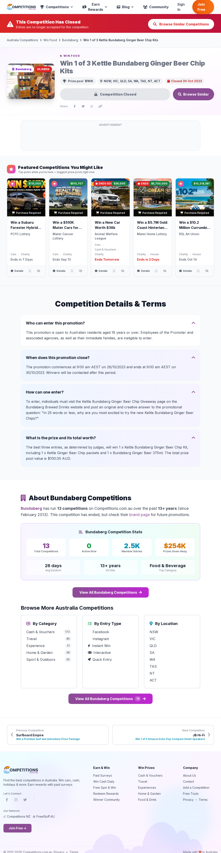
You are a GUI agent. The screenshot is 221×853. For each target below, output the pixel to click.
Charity (25, 254)
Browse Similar (196, 94)
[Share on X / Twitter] (83, 106)
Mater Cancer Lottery (63, 236)
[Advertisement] (110, 138)
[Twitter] (25, 800)
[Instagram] (16, 800)
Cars (13, 254)
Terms (203, 799)
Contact (188, 781)
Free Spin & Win (104, 787)
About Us (189, 775)
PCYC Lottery (20, 234)
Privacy (188, 799)
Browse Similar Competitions (183, 24)
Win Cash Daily (103, 781)
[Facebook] (6, 800)
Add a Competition (196, 787)
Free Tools (191, 793)
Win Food (50, 40)
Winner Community (106, 799)
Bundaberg (70, 40)
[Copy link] (100, 106)
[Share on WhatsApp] (91, 106)
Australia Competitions (22, 40)
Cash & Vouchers (105, 249)
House (154, 254)
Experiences (147, 787)
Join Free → (17, 828)
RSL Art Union (189, 234)
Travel (142, 781)
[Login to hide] (38, 271)
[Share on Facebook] (74, 106)
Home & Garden (149, 793)
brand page (139, 514)
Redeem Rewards (106, 793)
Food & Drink (147, 799)
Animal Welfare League (106, 236)
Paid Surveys (102, 775)
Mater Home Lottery (152, 234)
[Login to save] (29, 271)
